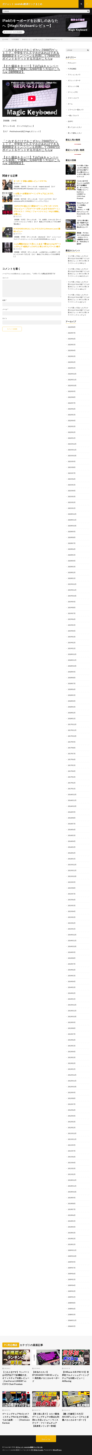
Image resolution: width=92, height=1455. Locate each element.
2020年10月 (72, 526)
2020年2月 (72, 572)
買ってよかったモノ (75, 127)
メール (5, 309)
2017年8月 (72, 748)
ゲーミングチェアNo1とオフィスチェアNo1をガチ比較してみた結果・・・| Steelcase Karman (16, 1418)
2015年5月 (72, 905)
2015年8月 (72, 888)
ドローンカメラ (73, 98)
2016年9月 (72, 812)
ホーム (70, 104)
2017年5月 (72, 765)
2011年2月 (72, 1174)
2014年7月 (72, 964)
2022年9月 (72, 391)
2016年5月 (72, 835)
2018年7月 (72, 683)
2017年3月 (72, 777)
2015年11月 (72, 870)
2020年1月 (72, 578)
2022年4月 (72, 420)
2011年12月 (72, 1133)
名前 (4, 300)
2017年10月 (72, 736)
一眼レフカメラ (73, 115)
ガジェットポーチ (74, 80)
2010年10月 (72, 1192)
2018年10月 (72, 666)
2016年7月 (72, 824)
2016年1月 (72, 859)
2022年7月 (72, 403)
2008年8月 (72, 1303)
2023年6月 (72, 339)
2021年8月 (72, 467)
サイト (4, 318)
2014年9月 (72, 952)
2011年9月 (72, 1145)
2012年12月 (72, 1075)
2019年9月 (72, 602)
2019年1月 (72, 648)
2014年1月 (72, 999)
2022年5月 (72, 415)
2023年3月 (72, 356)
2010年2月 (72, 1238)
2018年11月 (72, 660)
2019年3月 (72, 637)
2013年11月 (72, 1011)
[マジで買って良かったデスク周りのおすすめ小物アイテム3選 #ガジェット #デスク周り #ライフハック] (71, 170)
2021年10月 (72, 456)
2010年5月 (72, 1221)
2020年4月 (72, 561)
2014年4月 (72, 981)
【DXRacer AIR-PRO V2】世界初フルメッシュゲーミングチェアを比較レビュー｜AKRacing (75, 1376)
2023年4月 (72, 350)
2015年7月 (72, 894)
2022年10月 (72, 385)
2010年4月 (72, 1227)
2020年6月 (72, 549)
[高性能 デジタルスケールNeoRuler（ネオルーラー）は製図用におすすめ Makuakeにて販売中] (71, 237)
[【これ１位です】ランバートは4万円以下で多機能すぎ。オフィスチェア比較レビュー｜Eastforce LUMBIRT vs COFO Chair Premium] (71, 185)
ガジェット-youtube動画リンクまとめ (29, 1447)
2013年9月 (72, 1022)
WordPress (57, 1450)
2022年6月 (72, 409)
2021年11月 (72, 450)
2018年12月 (72, 654)
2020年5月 (72, 555)
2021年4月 (72, 491)
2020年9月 (72, 531)
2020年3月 (72, 567)
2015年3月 (72, 917)
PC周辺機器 (18, 32)
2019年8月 (72, 607)
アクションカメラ (74, 75)
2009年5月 (72, 1279)
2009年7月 (72, 1268)
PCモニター (72, 63)
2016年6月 (72, 829)
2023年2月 (72, 362)
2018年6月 (72, 689)
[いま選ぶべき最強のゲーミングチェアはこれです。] (7, 197)
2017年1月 (72, 789)
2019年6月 (72, 619)
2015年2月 (72, 923)
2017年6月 (72, 759)
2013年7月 (72, 1034)
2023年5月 (72, 345)
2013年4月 (72, 1052)
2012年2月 (72, 1127)
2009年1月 (72, 1297)
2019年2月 (72, 643)
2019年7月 (72, 613)
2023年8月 (72, 327)
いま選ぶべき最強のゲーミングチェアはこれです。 (34, 193)
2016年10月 (72, 806)
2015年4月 (72, 911)
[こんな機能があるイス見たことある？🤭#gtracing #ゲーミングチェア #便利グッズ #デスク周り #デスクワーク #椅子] (7, 247)
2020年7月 (72, 543)
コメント (5, 278)
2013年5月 (72, 1046)
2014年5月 (72, 976)
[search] (88, 11)
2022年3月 (72, 426)
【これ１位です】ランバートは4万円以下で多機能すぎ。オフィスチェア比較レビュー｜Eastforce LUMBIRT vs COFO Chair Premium (83, 189)
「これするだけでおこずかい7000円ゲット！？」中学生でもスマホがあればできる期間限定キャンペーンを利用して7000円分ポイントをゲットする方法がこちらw (31, 54)
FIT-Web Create (37, 1450)
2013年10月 (72, 1016)
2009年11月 (72, 1250)
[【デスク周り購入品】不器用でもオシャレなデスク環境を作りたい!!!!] (71, 224)
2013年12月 (72, 1005)
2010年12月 (72, 1180)
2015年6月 (72, 900)
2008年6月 (72, 1309)
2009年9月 (72, 1262)
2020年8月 (72, 537)
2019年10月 (72, 596)
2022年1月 (72, 438)
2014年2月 (72, 993)
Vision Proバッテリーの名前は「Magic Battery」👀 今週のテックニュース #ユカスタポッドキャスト (83, 209)
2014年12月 (72, 935)
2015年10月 (72, 876)
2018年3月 (72, 707)
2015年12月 (72, 865)
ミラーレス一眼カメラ (76, 110)
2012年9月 (72, 1092)
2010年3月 (72, 1233)
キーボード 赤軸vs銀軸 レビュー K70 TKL (30, 181)
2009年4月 (72, 1285)
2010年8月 (72, 1203)
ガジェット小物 (73, 86)
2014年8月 (72, 958)
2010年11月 (72, 1186)
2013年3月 (72, 1057)
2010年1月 (72, 1244)
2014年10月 (72, 946)
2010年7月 (72, 1209)
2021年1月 (72, 508)
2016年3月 (72, 847)
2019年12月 (72, 584)
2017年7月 (72, 754)
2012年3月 (72, 1122)
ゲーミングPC (73, 92)
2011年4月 (72, 1163)
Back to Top (46, 1439)
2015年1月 (72, 929)
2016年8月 (72, 818)
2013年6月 (72, 1040)
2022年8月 (72, 397)
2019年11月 (72, 590)
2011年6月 (72, 1157)
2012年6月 (72, 1110)
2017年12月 (72, 724)
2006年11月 (72, 1320)
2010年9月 (72, 1198)
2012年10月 (72, 1087)
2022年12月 (72, 374)
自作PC (70, 121)
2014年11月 (72, 940)
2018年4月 (72, 701)
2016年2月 (72, 853)
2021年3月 (72, 496)
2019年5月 (72, 625)
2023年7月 (72, 333)
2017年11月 (72, 730)
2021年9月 (72, 461)
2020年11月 (72, 520)
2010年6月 (72, 1215)
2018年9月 (72, 672)
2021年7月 (72, 473)
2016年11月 (72, 800)
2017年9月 (72, 742)
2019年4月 (72, 631)
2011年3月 (72, 1168)
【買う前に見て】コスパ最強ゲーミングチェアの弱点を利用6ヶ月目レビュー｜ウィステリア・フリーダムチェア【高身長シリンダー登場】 (45, 1420)
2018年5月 (72, 695)
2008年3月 (72, 1314)
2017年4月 (72, 771)
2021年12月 (72, 444)
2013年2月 (72, 1063)
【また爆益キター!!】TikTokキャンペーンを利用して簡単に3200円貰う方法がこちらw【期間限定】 (31, 69)
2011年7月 (72, 1151)
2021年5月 (72, 485)
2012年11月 (72, 1081)
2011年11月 (72, 1139)
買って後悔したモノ (75, 133)
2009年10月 (72, 1256)
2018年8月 (72, 678)
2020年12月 (72, 514)
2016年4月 (72, 841)
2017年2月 (72, 783)
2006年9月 (72, 1326)
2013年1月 (72, 1069)
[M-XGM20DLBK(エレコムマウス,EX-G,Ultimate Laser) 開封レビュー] (7, 232)
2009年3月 (72, 1291)
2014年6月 (72, 970)
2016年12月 (72, 794)
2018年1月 (72, 718)
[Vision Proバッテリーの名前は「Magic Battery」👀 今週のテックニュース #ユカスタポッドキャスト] (71, 207)
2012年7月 (72, 1104)
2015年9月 (72, 882)
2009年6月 (72, 1274)
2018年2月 (72, 713)
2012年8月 (72, 1098)
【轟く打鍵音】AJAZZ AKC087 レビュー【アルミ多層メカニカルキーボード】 (75, 1417)
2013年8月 (72, 1028)
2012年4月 (72, 1116)
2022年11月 (72, 380)
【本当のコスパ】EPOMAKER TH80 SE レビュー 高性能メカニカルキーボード (46, 1376)
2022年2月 (72, 432)
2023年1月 (72, 368)
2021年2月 (72, 502)
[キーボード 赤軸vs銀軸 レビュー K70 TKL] (7, 185)
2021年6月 (72, 479)
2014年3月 (72, 987)
